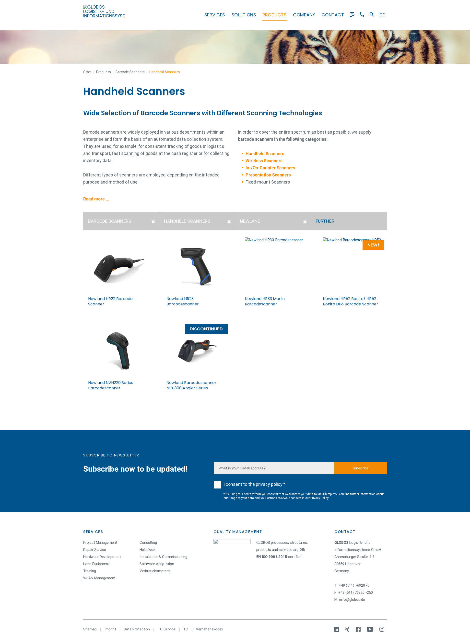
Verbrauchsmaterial (155, 571)
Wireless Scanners (264, 160)
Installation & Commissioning (163, 557)
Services (214, 15)
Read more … (96, 198)
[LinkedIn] (337, 629)
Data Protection (137, 629)
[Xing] (348, 629)
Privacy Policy (319, 498)
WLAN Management (99, 578)
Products (274, 15)
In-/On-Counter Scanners (270, 167)
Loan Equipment (96, 564)
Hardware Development (102, 557)
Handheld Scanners (265, 153)
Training (89, 571)
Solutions (244, 15)
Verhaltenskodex (209, 629)
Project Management (100, 542)
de (382, 15)
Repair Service (94, 549)
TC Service (166, 629)
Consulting (148, 542)
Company (304, 15)
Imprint (110, 629)
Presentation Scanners (268, 174)
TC (185, 629)
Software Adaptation (157, 564)
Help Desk (147, 549)
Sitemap (90, 629)
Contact (333, 15)
